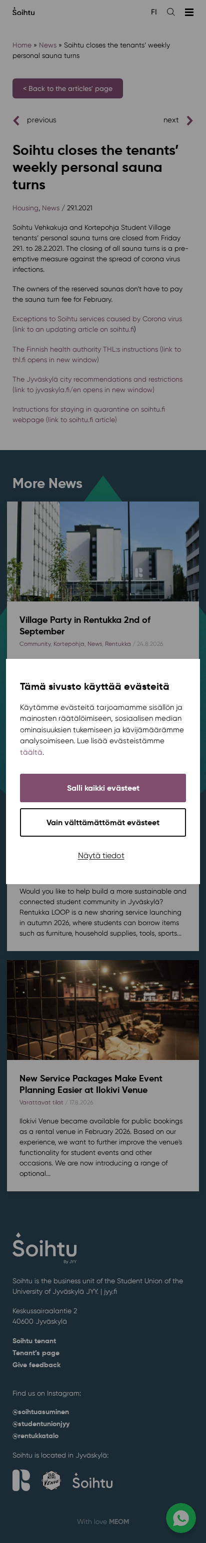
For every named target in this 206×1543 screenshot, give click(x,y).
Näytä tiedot (101, 855)
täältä (31, 752)
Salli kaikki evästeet (103, 788)
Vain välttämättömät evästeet (103, 822)
